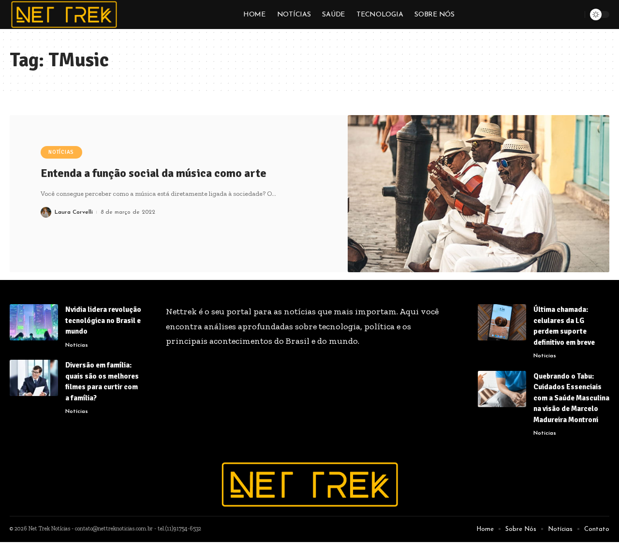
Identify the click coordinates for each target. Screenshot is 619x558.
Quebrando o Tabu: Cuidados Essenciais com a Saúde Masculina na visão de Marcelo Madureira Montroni (571, 398)
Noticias (544, 356)
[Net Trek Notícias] (64, 14)
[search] (576, 14)
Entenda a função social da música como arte (153, 173)
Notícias (61, 152)
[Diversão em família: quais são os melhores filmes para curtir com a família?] (34, 378)
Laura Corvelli (74, 212)
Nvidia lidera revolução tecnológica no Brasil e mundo (103, 320)
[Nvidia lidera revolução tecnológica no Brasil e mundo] (34, 322)
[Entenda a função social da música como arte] (479, 193)
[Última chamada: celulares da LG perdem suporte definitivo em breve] (502, 322)
